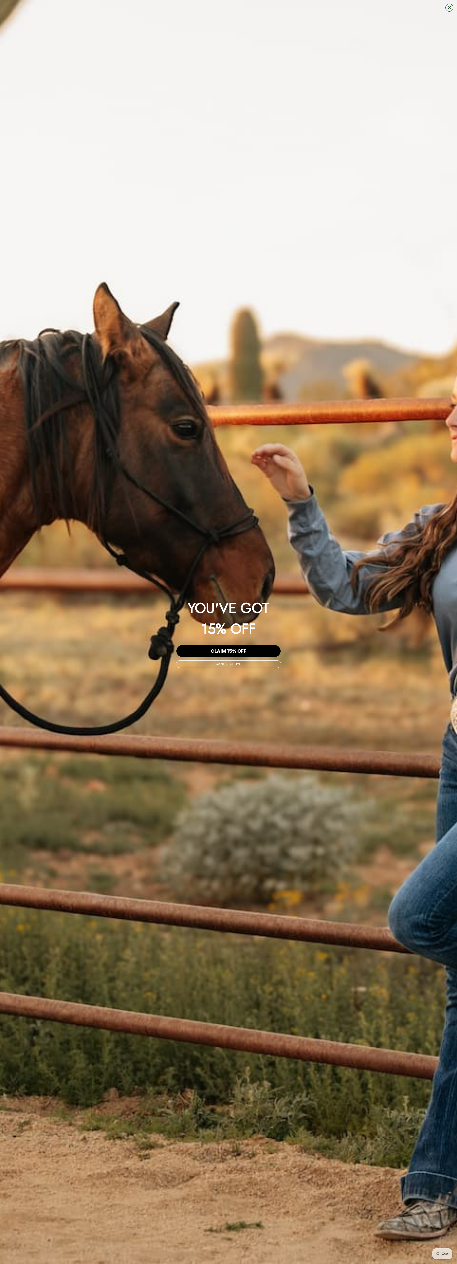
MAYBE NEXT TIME (228, 664)
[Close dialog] (449, 7)
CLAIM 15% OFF (228, 651)
